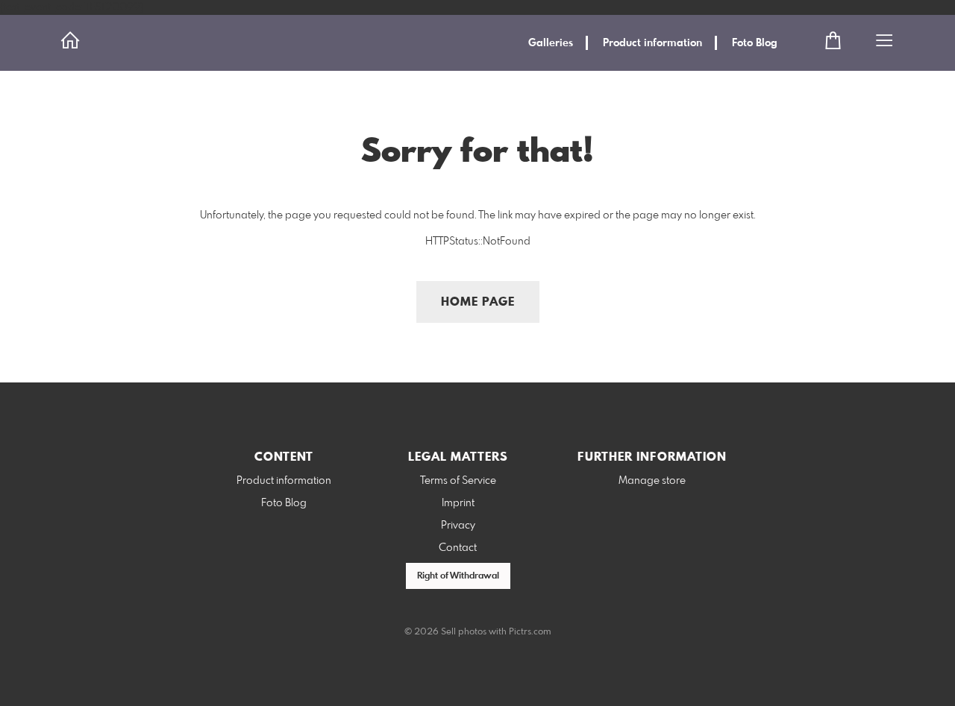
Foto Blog (754, 43)
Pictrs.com (530, 632)
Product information (652, 43)
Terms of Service (458, 481)
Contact (458, 548)
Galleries (550, 43)
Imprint (458, 503)
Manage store (652, 481)
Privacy (458, 525)
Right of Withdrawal (458, 576)
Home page (478, 302)
